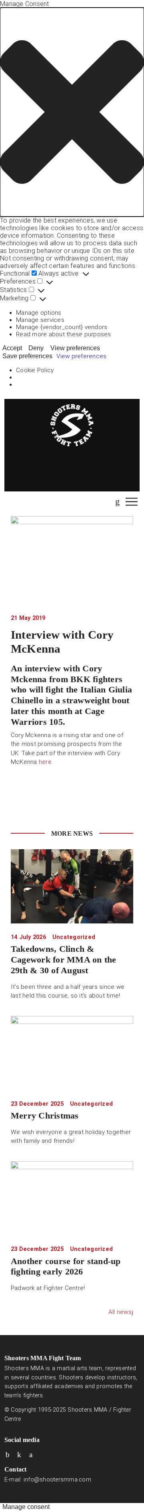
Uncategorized (73, 937)
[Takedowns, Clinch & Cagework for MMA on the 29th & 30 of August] (72, 886)
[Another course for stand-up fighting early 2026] (72, 1198)
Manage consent (26, 1506)
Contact (15, 1469)
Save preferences (27, 356)
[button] (72, 112)
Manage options (39, 312)
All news (120, 1312)
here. (46, 761)
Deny (36, 348)
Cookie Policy (35, 370)
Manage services (40, 320)
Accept (12, 348)
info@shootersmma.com (57, 1479)
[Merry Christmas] (72, 1053)
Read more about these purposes (63, 334)
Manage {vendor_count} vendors (61, 327)
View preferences (75, 348)
